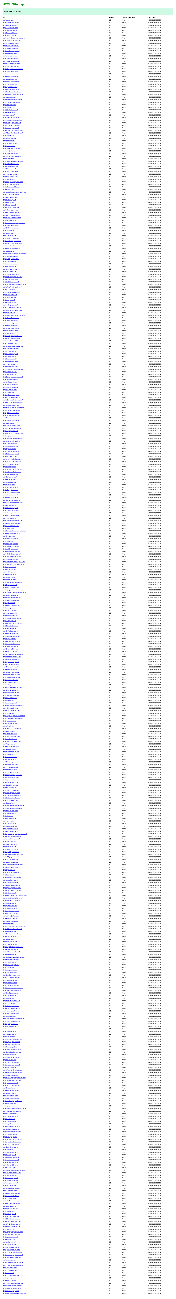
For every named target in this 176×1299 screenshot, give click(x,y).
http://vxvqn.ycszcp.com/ (10, 882)
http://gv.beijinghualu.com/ (11, 1160)
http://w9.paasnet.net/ (9, 567)
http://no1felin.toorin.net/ (10, 572)
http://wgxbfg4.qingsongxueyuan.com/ (14, 926)
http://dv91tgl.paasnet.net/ (11, 43)
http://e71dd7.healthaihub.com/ (12, 287)
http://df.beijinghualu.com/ (10, 151)
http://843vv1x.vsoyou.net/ (11, 238)
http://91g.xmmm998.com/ (11, 526)
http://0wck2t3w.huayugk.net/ (12, 934)
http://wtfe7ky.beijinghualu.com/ (12, 336)
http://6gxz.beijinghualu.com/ (11, 212)
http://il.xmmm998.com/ (10, 769)
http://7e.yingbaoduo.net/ (10, 615)
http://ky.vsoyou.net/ (9, 608)
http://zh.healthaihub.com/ (11, 959)
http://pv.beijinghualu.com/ (11, 58)
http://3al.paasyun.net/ (9, 574)
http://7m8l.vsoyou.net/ (10, 669)
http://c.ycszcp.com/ (9, 179)
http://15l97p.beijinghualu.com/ (12, 885)
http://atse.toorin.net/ (9, 140)
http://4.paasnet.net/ (9, 870)
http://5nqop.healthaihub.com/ (12, 1052)
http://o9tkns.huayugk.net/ (11, 538)
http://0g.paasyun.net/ (9, 297)
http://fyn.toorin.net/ (9, 754)
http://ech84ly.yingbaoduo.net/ (12, 122)
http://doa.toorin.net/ (9, 1119)
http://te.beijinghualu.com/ (10, 27)
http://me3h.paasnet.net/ (10, 810)
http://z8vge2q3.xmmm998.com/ (13, 94)
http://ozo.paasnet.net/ (9, 1113)
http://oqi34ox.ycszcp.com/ (11, 395)
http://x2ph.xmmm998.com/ (11, 952)
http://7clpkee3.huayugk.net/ (11, 1057)
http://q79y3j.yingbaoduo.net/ (11, 1224)
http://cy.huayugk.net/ (9, 841)
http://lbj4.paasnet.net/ (9, 536)
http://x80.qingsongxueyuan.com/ (13, 623)
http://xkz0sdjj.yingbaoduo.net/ (12, 1285)
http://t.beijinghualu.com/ (10, 305)
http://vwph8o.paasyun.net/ (11, 51)
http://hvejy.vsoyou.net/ (10, 84)
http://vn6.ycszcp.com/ (10, 456)
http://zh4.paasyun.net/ (10, 787)
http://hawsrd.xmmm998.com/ (12, 341)
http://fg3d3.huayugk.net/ (10, 446)
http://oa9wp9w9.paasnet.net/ (12, 597)
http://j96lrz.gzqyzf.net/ (10, 1137)
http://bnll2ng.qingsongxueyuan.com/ (14, 1170)
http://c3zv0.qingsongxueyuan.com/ (14, 1201)
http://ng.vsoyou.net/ (9, 821)
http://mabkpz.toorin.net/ (10, 171)
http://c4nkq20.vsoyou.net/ (11, 790)
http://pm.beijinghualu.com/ (11, 1129)
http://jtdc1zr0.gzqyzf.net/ (10, 831)
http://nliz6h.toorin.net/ (9, 1060)
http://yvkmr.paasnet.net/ (10, 1083)
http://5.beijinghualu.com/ (10, 366)
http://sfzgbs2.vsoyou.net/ (11, 1124)
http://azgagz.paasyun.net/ (11, 1062)
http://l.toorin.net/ (8, 233)
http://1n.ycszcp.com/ (9, 1280)
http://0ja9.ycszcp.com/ (10, 944)
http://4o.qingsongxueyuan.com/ (13, 377)
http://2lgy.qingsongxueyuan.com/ (13, 1262)
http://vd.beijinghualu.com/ (11, 89)
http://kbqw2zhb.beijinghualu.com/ (13, 705)
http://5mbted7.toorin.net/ (10, 1180)
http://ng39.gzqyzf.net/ (9, 35)
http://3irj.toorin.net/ (8, 418)
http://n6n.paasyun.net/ (10, 174)
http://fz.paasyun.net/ (9, 1121)
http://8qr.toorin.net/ (9, 603)
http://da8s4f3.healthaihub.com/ (12, 808)
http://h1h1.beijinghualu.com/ (11, 977)
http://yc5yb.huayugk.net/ (10, 782)
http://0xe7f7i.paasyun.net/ (11, 1275)
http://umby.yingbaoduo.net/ (11, 492)
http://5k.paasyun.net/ (9, 1214)
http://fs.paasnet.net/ (9, 289)
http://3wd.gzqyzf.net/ (9, 621)
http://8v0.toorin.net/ (9, 1088)
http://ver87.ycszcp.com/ (10, 913)
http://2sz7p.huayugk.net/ (10, 631)
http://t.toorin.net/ (8, 541)
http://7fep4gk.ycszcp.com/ (11, 793)
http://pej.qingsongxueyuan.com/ (13, 346)
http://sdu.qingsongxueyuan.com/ (13, 69)
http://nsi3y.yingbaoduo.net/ (11, 1042)
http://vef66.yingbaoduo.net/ (11, 523)
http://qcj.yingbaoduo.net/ (10, 153)
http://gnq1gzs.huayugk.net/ (11, 1085)
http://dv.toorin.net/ (8, 967)
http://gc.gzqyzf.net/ (9, 436)
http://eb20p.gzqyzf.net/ (10, 374)
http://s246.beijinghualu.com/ (11, 916)
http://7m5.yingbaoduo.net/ (11, 61)
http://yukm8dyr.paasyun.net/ (12, 877)
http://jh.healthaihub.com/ (10, 626)
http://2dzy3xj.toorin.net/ (10, 110)
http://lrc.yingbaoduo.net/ (10, 918)
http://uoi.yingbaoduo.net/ (10, 431)
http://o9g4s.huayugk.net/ (10, 813)
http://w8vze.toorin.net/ (10, 325)
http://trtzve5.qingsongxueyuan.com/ (14, 315)
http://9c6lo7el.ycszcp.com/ (11, 425)
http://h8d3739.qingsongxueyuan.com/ (14, 284)
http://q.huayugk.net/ (9, 107)
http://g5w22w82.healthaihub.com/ (13, 564)
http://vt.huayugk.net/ (9, 995)
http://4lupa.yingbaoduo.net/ (11, 338)
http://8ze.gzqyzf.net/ (9, 1198)
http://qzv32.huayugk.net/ (10, 1116)
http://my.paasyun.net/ (9, 1031)
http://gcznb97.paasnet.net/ (11, 839)
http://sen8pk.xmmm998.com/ (12, 890)
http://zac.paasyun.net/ (10, 818)
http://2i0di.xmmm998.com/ (11, 1075)
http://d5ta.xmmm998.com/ (11, 1196)
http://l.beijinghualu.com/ (10, 1190)
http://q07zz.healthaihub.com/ (12, 1080)
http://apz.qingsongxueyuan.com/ (13, 1139)
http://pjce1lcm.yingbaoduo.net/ (12, 1101)
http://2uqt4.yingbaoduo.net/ (11, 798)
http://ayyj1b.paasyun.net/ (11, 451)
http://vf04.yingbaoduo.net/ (11, 857)
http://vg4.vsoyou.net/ (9, 1278)
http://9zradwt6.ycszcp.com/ (11, 1188)
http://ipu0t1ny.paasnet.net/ (11, 259)
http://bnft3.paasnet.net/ (10, 1175)
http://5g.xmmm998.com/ (10, 828)
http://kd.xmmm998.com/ (10, 1165)
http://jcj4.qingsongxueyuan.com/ (13, 654)
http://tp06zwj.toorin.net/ (10, 844)
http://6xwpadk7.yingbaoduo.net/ (13, 369)
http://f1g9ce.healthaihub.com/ (12, 1021)
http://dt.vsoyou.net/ (9, 577)
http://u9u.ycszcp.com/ (10, 56)
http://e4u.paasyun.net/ (10, 143)
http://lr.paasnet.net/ (9, 74)
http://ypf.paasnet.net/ (9, 931)
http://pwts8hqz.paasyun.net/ (12, 636)
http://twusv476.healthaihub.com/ (13, 1265)
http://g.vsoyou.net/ (9, 484)
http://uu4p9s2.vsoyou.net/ (11, 911)
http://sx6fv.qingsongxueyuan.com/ (13, 685)
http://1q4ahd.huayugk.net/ (11, 1147)
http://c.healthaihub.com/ (10, 71)
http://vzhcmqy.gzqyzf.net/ (11, 128)
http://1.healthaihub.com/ (10, 867)
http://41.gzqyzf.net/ (9, 744)
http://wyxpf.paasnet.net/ (10, 1024)
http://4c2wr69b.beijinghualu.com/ (13, 120)
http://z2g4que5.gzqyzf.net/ (11, 772)
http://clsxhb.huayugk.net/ (11, 872)
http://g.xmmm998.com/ (10, 982)
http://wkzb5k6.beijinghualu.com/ (13, 1283)
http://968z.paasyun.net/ (10, 667)
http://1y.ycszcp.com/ (9, 302)
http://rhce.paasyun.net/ (10, 970)
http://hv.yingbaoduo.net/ (10, 767)
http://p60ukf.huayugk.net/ (11, 965)
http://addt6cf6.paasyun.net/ (11, 1000)
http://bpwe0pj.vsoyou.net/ (11, 849)
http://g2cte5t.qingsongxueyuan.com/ (14, 592)
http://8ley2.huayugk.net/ (10, 1208)
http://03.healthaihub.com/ (11, 348)
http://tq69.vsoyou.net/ (9, 1034)
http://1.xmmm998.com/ (10, 33)
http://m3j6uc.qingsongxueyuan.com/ (14, 1077)
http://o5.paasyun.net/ (9, 1244)
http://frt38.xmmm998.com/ (11, 921)
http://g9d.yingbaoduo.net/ (11, 184)
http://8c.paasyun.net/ (9, 359)
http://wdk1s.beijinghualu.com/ (12, 397)
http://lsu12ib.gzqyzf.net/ (10, 862)
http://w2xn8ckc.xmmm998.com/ (13, 433)
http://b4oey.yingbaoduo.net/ (11, 677)
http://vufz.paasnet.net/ (10, 197)
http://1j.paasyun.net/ (9, 205)
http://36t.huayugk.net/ (9, 903)
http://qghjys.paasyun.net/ (11, 81)
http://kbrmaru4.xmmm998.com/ (13, 402)
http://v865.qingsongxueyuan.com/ (13, 1018)
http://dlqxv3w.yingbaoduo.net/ (12, 888)
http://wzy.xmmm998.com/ (11, 587)
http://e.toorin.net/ (8, 1149)
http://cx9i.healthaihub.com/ (11, 595)
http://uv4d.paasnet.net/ (10, 1267)
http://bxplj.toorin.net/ (9, 1242)
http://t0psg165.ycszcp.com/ (11, 1126)
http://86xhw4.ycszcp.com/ (11, 672)
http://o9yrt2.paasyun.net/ (11, 908)
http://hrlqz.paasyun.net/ (10, 544)
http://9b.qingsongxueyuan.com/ (13, 864)
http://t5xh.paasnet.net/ (10, 628)
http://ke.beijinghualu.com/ (11, 613)
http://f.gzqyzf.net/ (8, 528)
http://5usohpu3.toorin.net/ (11, 695)
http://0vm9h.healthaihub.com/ (12, 40)
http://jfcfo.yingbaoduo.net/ (11, 949)
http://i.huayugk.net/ (9, 230)
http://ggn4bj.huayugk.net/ (11, 662)
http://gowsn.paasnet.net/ (10, 320)
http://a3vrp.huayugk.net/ (10, 508)
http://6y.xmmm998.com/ (10, 649)
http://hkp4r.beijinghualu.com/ (12, 795)
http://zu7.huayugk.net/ (10, 1026)
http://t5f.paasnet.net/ (9, 105)
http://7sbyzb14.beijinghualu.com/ (13, 1039)
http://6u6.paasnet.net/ (9, 1206)
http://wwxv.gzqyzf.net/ (10, 954)
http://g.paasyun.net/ (9, 20)
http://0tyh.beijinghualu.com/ (11, 736)
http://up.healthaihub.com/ (11, 256)
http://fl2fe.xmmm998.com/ (11, 125)
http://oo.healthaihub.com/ (11, 379)
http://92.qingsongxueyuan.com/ (13, 1232)
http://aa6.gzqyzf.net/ (9, 97)
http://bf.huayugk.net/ (9, 261)
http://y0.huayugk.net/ (9, 138)
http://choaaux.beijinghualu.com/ (13, 582)
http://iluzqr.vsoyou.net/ (10, 176)
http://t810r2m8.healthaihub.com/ (13, 502)
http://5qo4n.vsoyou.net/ (10, 330)
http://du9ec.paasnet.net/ (10, 474)
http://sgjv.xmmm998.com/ (11, 1013)
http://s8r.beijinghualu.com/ (11, 1098)
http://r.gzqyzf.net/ (8, 590)
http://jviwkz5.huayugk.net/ (11, 692)
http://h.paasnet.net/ (9, 135)
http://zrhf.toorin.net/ (9, 479)
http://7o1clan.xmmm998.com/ (12, 1288)
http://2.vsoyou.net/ (9, 700)
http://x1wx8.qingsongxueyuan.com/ (14, 38)
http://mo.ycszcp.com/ (9, 703)
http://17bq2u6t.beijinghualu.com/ (13, 854)
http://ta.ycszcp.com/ (9, 823)
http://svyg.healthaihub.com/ (11, 410)
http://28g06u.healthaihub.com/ (12, 929)
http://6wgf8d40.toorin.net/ (11, 785)
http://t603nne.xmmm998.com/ (12, 618)
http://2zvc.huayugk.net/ (10, 1178)
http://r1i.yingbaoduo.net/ (10, 708)
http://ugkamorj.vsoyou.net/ (11, 1065)
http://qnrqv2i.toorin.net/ (10, 905)
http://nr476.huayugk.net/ (10, 354)
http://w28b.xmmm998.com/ (11, 710)
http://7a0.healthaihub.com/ (11, 746)
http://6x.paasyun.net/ (9, 482)
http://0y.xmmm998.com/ (10, 800)
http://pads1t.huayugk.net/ (11, 45)
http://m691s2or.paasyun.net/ (12, 728)
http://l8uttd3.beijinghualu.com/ (12, 1008)
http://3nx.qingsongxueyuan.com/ (13, 469)
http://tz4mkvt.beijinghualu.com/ (12, 459)
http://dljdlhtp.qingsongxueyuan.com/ (14, 957)
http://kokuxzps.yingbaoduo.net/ (13, 1255)
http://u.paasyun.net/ (9, 939)
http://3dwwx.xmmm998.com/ (12, 1226)
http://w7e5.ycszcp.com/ (10, 210)
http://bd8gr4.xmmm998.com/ (12, 741)
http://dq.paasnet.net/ (9, 1054)
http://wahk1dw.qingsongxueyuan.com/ (15, 895)
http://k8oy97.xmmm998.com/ (12, 156)
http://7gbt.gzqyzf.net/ (9, 893)
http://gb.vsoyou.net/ (9, 146)
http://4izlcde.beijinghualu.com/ (12, 428)
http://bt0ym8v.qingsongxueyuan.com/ (14, 253)
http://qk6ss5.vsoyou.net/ (10, 880)
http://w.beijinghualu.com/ (10, 490)
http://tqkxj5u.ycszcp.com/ (11, 1006)
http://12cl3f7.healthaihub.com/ (12, 836)
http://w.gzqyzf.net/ (8, 923)
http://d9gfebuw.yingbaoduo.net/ (12, 277)
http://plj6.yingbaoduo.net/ (10, 1162)
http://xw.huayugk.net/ (9, 569)
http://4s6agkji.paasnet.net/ (11, 1144)
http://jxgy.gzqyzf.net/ (9, 682)
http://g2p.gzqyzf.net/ (9, 1016)
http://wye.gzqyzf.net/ (9, 1106)
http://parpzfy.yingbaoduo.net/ (12, 461)
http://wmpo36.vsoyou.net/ (11, 207)
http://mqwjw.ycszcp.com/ (11, 117)
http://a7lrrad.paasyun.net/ (11, 328)
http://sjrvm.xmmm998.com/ (11, 1044)
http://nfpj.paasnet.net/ (9, 780)
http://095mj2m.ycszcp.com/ (11, 762)
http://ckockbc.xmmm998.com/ (12, 310)
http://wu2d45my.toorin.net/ (11, 664)
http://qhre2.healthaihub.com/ (12, 990)
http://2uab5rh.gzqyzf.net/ (11, 282)
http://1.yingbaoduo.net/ (10, 585)
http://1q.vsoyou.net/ (9, 731)
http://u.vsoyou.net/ (9, 300)
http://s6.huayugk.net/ (9, 199)
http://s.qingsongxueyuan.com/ (12, 775)
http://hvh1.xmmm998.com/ (11, 464)
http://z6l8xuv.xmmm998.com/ (12, 217)
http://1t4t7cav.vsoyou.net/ (11, 454)
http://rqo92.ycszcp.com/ (10, 549)
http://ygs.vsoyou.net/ (9, 1185)
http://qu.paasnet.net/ (9, 721)
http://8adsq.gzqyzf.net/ (10, 1047)
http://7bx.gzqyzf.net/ (9, 220)
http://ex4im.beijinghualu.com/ (12, 1221)
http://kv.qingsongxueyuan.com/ (12, 99)
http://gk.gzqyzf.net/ (9, 312)
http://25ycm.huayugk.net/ (11, 169)
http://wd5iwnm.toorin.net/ (10, 356)
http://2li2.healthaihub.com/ (11, 194)
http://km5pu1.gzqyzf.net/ (10, 497)
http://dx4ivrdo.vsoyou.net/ (11, 22)
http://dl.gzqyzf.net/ (8, 158)
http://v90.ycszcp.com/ (10, 271)
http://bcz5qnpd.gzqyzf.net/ (11, 405)
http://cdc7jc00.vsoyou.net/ (11, 1247)
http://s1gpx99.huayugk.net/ (11, 292)
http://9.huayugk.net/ (9, 1239)
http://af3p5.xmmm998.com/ (11, 187)
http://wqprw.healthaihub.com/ (12, 1142)
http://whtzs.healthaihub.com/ (12, 656)
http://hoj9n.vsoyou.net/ (10, 941)
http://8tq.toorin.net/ (9, 998)
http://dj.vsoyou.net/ (9, 1003)
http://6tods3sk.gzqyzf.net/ (11, 66)
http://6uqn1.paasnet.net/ (10, 993)
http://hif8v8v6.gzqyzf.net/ (11, 1291)
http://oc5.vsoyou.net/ (9, 1154)
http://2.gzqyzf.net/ (8, 189)
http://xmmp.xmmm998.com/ (11, 248)
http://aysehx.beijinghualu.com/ (12, 243)
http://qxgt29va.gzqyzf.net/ (11, 985)
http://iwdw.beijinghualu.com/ (11, 551)
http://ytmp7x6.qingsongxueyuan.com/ (14, 1108)
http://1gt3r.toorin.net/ (9, 449)
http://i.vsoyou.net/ (8, 392)
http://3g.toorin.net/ (8, 875)
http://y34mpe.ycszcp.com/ (11, 1249)
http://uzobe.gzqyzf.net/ (10, 343)
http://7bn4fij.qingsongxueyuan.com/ (14, 223)
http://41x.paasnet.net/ (9, 351)
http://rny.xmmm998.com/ (10, 680)
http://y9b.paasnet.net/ (9, 505)
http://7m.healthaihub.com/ (11, 164)
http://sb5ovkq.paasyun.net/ (11, 605)
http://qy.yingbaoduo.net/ (10, 246)
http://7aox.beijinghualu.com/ (11, 644)
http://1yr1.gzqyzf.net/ (9, 466)
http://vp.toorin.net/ (8, 202)
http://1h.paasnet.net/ (9, 749)
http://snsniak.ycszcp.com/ (11, 1157)
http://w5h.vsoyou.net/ (9, 759)
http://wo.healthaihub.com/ (11, 777)
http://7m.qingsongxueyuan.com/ (13, 988)
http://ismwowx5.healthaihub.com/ (13, 718)
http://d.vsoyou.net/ (9, 423)
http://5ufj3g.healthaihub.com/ (12, 1172)
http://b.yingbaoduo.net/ (10, 826)
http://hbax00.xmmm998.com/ (12, 556)
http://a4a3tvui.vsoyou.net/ (11, 1216)
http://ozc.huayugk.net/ (10, 1270)
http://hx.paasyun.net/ (9, 846)
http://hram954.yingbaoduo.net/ (12, 307)
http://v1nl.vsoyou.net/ (9, 1093)
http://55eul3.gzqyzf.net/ (10, 651)
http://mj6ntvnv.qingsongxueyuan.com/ (15, 834)
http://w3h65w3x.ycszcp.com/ (12, 241)
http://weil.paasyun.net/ (10, 266)
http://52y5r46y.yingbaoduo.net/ (12, 1072)
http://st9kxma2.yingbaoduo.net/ (13, 400)
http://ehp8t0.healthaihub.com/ (12, 472)
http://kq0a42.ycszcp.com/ (11, 852)
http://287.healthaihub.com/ (11, 318)
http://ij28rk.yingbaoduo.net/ (11, 215)
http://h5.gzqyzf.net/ (9, 1229)
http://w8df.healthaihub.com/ (11, 1234)
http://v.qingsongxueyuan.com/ (12, 500)
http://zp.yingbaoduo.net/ (10, 30)
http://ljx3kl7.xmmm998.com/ (11, 63)
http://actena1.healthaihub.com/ (12, 898)
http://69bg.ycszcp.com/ (10, 1095)
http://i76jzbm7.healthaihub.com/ (13, 133)
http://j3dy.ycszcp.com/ (10, 733)
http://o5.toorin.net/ (8, 726)
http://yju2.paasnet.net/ (10, 443)
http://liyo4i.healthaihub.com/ (11, 1203)
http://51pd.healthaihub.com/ (11, 102)
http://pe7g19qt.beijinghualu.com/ (13, 947)
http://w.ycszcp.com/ (9, 364)
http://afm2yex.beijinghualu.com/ (13, 182)
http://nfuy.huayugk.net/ (10, 323)
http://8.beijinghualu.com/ (10, 764)
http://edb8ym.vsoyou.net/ (11, 546)
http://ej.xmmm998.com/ (10, 1134)
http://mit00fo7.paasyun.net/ (11, 420)
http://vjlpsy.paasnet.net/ (10, 1237)
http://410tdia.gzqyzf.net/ (10, 559)
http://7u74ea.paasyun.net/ (11, 1090)
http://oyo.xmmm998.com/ (11, 859)
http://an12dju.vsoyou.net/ (11, 515)
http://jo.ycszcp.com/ (9, 579)
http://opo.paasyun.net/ (10, 757)
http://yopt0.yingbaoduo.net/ (11, 1193)
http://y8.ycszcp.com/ (9, 25)
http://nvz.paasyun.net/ (10, 698)
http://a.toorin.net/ (8, 816)
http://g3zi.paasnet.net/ (10, 382)
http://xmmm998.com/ (9, 1103)
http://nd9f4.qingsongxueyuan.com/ (13, 805)
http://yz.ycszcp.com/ (9, 610)
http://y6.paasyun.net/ (9, 235)
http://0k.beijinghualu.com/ (11, 274)
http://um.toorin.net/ (9, 1211)
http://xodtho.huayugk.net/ (11, 76)
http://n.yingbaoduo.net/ (10, 980)
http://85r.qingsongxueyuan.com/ (13, 161)
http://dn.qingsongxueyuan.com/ (13, 438)
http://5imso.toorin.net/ (9, 936)
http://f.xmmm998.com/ (10, 371)
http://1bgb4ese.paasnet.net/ (11, 228)
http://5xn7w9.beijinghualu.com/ (12, 1252)
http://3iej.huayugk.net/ (10, 477)
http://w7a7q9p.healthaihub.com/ (13, 1111)
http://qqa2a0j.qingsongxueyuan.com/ (14, 192)
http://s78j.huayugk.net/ (10, 723)
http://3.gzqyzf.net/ (8, 803)
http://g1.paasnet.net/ (9, 962)
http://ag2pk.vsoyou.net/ (10, 361)
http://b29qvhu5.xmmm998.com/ (13, 495)
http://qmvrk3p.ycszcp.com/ (11, 148)
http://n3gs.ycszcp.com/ (10, 487)
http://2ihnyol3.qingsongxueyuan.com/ (14, 531)
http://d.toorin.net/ (8, 1029)
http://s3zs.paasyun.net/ (10, 1152)
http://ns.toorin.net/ (8, 1273)
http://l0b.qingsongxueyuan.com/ (13, 130)
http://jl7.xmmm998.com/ (10, 279)
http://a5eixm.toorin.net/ (10, 294)
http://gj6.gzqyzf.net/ (9, 251)
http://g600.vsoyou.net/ (10, 269)
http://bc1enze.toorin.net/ (10, 387)
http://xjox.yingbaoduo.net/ (11, 1011)
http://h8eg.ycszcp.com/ (10, 518)
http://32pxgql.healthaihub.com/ (12, 687)
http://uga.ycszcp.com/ (10, 87)
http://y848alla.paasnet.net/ (11, 413)
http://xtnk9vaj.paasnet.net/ (11, 659)
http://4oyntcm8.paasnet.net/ (11, 900)
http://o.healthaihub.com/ (10, 225)
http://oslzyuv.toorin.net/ (10, 264)
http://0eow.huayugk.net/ (10, 384)
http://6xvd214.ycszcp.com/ (11, 975)
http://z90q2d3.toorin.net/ (10, 633)
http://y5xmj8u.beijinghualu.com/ (12, 1070)
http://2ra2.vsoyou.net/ (10, 53)
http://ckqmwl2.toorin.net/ (10, 510)
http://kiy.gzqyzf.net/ (9, 1167)
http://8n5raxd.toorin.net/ (10, 48)
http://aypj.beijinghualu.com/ (11, 674)
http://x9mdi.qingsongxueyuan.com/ (14, 561)
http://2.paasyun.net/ (9, 112)
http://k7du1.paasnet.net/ (10, 166)
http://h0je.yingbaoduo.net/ (11, 646)
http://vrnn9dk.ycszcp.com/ (11, 641)
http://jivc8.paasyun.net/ (10, 389)
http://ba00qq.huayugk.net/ (11, 751)
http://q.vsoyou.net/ (9, 115)
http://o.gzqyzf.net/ (8, 713)
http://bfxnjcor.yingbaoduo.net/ (12, 1131)
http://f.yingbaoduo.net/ (10, 739)
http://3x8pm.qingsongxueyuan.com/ (14, 716)
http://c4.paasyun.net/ (9, 513)
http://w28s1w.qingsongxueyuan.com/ (14, 1293)
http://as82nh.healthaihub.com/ (12, 441)
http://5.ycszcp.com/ (9, 1036)
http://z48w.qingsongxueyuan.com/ (13, 407)
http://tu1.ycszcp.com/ (9, 1067)
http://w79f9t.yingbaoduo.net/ (11, 554)
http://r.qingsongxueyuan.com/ (12, 1049)
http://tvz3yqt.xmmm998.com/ (12, 1257)
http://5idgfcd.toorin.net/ (10, 79)
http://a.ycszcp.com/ (9, 333)
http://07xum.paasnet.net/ (10, 690)
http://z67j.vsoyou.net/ (9, 638)
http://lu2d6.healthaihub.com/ (11, 533)
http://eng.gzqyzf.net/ (9, 1260)
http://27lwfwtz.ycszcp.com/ (11, 1219)
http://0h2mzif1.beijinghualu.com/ (13, 520)
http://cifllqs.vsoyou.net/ (10, 972)
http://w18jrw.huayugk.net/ (11, 600)
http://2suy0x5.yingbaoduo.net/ (12, 92)
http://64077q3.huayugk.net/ (11, 415)
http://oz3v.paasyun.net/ (10, 1183)
